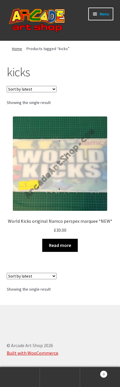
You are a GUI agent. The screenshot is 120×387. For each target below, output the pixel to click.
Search (60, 377)
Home (17, 48)
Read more (60, 245)
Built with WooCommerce (32, 353)
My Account (20, 377)
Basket (92, 372)
